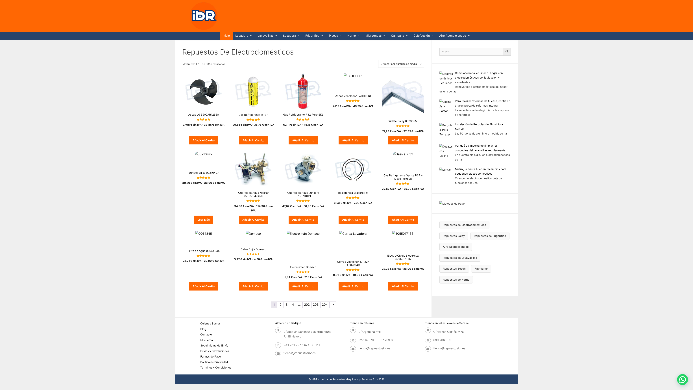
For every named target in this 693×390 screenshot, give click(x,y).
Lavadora (241, 35)
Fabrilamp (481, 268)
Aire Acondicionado (452, 35)
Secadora (289, 35)
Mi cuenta (206, 340)
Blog (203, 329)
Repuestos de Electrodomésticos (464, 225)
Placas (333, 35)
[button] (682, 379)
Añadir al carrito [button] (204, 140)
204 (325, 304)
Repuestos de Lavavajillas (460, 257)
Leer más (204, 219)
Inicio (226, 35)
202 (307, 304)
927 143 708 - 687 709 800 (377, 340)
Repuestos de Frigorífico (490, 236)
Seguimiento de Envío (214, 345)
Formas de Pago (210, 356)
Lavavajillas (265, 35)
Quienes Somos (210, 323)
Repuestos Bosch (454, 268)
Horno (351, 35)
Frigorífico (312, 35)
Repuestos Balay (454, 236)
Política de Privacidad (214, 362)
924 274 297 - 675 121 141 (302, 344)
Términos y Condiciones (215, 367)
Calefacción (421, 35)
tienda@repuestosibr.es (299, 353)
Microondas (373, 35)
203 (316, 304)
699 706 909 (442, 340)
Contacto (206, 334)
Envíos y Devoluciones (214, 351)
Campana (397, 35)
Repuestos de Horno (456, 279)
